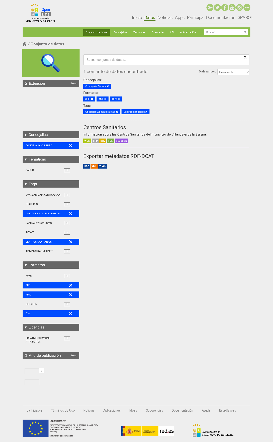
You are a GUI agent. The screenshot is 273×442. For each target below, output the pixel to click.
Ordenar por (207, 71)
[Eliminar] (108, 86)
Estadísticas (227, 410)
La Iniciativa (34, 410)
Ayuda (206, 410)
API (172, 32)
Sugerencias (154, 410)
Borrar (74, 83)
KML (110, 141)
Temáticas (139, 32)
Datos (149, 17)
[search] (245, 57)
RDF (86, 166)
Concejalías (120, 32)
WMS (87, 141)
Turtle (102, 166)
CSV (102, 141)
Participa (195, 17)
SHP (95, 141)
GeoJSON (121, 141)
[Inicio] (40, 13)
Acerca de (157, 32)
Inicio (137, 17)
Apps (179, 17)
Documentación (220, 17)
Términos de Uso (63, 410)
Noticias (164, 17)
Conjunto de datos (96, 32)
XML (94, 166)
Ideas (133, 410)
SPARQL (245, 17)
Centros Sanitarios (104, 127)
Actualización (188, 32)
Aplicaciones (112, 410)
